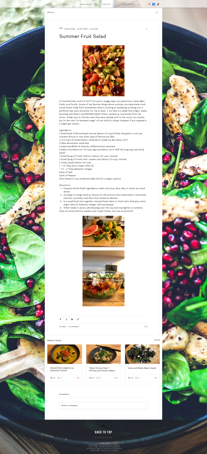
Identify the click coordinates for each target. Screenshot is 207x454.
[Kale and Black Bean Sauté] (142, 354)
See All (157, 340)
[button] (157, 12)
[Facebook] (153, 4)
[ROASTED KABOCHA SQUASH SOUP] (64, 354)
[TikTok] (158, 4)
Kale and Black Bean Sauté (142, 368)
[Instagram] (149, 4)
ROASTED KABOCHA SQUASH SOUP (62, 369)
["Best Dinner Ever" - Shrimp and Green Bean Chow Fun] (103, 354)
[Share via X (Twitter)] (66, 319)
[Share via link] (78, 319)
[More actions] (146, 28)
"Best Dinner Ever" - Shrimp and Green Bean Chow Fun (102, 369)
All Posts (50, 12)
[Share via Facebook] (60, 319)
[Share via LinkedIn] (72, 319)
